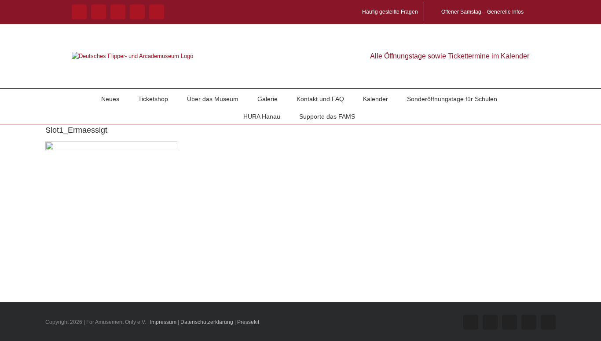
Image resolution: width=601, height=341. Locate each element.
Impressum (163, 322)
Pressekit (248, 322)
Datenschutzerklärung (206, 322)
